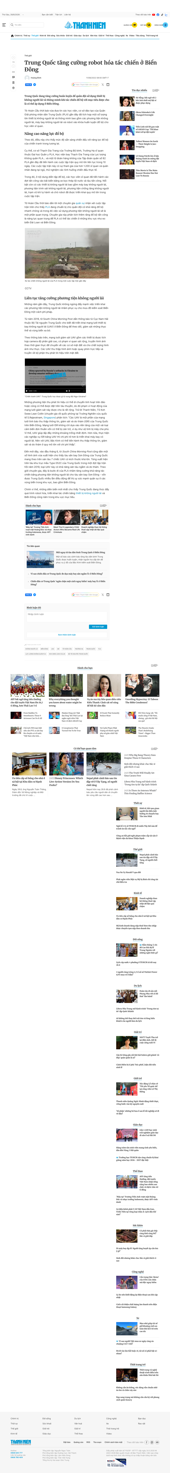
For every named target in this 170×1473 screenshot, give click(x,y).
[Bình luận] (13, 77)
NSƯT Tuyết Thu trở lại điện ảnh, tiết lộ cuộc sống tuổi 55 (149, 1040)
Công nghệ (120, 36)
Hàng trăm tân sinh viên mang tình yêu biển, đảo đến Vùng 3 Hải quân (136, 1149)
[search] (26, 25)
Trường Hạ (79, 649)
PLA (48, 207)
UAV (52, 649)
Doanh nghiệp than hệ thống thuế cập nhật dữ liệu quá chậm (148, 902)
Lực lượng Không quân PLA (36, 654)
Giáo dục (78, 36)
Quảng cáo (78, 1442)
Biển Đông (44, 649)
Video (131, 36)
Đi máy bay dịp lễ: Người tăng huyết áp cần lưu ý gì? (137, 1249)
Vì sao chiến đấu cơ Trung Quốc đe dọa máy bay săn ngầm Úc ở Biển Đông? (67, 574)
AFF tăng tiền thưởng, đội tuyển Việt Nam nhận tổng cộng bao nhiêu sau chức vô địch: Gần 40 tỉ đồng (149, 1183)
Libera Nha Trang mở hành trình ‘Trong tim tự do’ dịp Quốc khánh (137, 1010)
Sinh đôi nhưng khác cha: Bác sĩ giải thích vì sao (136, 1259)
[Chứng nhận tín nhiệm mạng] (116, 1463)
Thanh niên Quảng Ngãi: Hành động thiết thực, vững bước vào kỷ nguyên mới (137, 1102)
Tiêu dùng (140, 36)
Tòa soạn (97, 1442)
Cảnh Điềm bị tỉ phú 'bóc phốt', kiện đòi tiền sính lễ (136, 1066)
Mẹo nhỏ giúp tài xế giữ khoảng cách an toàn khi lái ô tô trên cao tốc (149, 1327)
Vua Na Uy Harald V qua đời (128, 872)
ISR (58, 649)
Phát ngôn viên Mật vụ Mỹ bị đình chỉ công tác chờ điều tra (137, 880)
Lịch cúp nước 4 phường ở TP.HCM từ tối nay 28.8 (136, 963)
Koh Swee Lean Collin (57, 654)
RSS (88, 1442)
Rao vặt (141, 1423)
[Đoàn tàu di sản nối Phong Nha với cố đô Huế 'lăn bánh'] (126, 996)
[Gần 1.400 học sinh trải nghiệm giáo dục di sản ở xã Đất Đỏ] (126, 1135)
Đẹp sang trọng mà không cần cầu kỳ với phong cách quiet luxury (137, 1398)
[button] (13, 57)
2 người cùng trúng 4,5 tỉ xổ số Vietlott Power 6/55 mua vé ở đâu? (136, 973)
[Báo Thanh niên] (21, 1442)
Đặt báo (66, 1442)
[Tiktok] (162, 14)
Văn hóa (93, 36)
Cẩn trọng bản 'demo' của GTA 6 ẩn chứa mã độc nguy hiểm (149, 1280)
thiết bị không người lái (88, 493)
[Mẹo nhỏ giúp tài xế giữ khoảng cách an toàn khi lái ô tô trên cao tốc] (126, 1328)
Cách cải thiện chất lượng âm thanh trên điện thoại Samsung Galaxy (136, 1305)
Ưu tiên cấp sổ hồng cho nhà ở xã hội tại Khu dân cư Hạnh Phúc (136, 917)
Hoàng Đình (36, 78)
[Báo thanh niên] (85, 25)
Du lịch (86, 36)
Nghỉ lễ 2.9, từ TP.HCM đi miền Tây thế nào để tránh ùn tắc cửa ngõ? (136, 827)
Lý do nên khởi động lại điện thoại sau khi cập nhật (137, 1296)
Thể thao (110, 36)
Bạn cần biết (47, 15)
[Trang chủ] (12, 36)
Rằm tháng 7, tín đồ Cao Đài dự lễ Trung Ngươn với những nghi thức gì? (149, 949)
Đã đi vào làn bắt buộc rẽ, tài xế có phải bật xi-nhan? (137, 1352)
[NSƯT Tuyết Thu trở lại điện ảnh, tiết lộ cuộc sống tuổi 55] (126, 1042)
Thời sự (26, 36)
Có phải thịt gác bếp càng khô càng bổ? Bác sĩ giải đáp (148, 1233)
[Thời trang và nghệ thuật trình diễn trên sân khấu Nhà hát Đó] (126, 1375)
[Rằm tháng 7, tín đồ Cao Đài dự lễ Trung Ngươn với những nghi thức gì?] (126, 950)
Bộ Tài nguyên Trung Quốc (78, 654)
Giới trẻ (69, 36)
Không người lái (32, 649)
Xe (127, 36)
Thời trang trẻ (152, 36)
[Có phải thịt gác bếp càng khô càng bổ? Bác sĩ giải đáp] (126, 1236)
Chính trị (18, 36)
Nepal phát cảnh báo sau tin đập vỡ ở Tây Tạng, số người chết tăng (149, 859)
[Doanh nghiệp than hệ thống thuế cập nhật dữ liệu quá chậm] (126, 903)
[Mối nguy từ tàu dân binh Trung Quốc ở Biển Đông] (40, 559)
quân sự (80, 203)
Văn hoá (78, 1423)
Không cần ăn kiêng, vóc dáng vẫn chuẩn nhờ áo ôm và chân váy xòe (136, 1388)
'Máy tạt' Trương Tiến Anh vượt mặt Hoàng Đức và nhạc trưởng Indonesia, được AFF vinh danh (137, 1199)
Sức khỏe (60, 36)
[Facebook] (158, 14)
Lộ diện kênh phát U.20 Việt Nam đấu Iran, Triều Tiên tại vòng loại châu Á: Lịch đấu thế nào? (136, 1212)
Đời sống (51, 36)
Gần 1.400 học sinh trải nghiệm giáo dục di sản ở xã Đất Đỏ (149, 1133)
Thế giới (35, 36)
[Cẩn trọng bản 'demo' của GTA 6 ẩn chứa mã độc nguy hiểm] (126, 1282)
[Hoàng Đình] (27, 78)
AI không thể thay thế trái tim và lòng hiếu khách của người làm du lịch (135, 1019)
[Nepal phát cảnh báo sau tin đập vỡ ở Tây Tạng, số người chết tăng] (126, 860)
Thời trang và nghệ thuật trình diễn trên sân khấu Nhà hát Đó (149, 1372)
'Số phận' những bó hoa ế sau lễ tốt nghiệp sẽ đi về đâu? (137, 1112)
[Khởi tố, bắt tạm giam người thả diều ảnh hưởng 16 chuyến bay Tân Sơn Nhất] (126, 813)
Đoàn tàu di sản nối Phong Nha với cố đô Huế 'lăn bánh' (149, 994)
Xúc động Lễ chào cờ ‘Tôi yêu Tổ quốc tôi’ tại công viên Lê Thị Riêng (149, 1087)
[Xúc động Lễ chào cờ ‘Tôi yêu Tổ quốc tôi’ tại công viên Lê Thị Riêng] (126, 1089)
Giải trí (101, 36)
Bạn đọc (142, 1418)
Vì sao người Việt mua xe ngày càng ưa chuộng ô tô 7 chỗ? (135, 1342)
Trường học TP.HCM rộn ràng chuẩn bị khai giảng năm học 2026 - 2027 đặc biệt (137, 1158)
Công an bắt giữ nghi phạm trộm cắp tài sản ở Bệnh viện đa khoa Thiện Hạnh (136, 837)
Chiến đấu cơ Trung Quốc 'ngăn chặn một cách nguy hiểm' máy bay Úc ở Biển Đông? (68, 583)
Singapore (49, 417)
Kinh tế (43, 36)
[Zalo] (166, 14)
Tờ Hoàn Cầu (67, 649)
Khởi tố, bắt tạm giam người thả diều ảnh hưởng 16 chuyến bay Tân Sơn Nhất (149, 812)
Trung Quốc (90, 649)
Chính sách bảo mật (113, 1442)
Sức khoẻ (46, 1423)
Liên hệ (67, 15)
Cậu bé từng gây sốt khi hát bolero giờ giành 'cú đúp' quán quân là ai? (137, 1056)
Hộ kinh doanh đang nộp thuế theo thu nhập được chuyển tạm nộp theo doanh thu (136, 927)
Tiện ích (58, 15)
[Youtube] (153, 14)
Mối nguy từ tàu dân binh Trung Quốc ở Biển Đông (80, 552)
